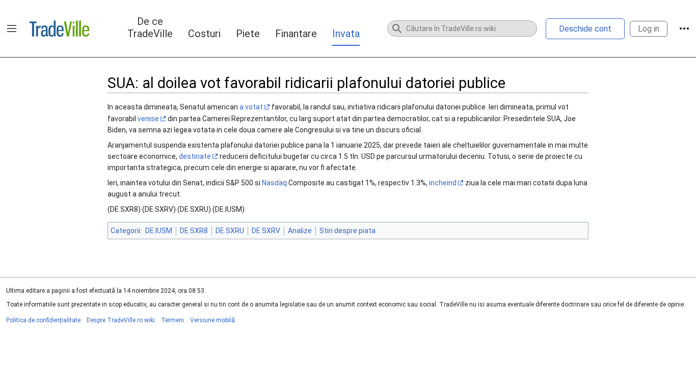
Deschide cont (585, 29)
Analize (300, 231)
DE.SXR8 (194, 231)
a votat (251, 107)
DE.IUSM (158, 231)
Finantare (296, 33)
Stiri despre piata (347, 231)
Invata (346, 33)
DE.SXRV (266, 231)
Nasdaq (274, 183)
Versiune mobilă (212, 320)
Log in (648, 29)
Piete (248, 33)
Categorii (125, 231)
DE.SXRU (230, 231)
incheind (443, 183)
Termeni (172, 320)
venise (148, 119)
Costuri (204, 33)
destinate (195, 156)
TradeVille (59, 28)
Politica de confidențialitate (43, 320)
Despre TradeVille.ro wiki (121, 320)
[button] (11, 28)
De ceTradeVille (150, 27)
